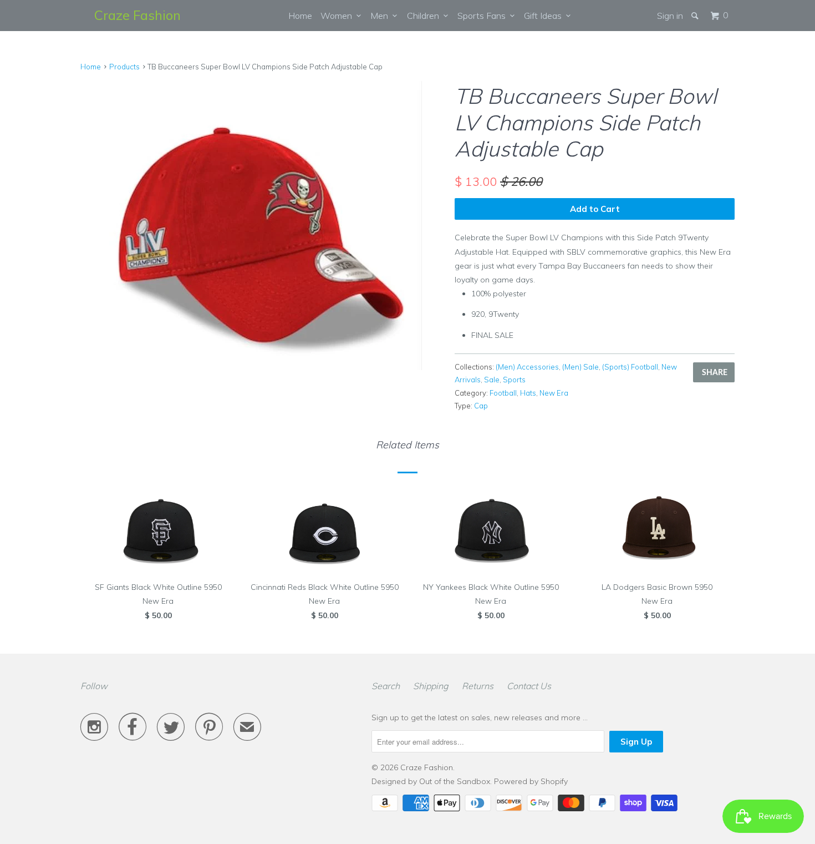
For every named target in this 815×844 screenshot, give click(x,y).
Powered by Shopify (531, 781)
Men (381, 15)
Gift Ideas (545, 15)
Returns (477, 685)
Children (425, 15)
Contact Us (529, 685)
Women (338, 15)
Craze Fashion (137, 15)
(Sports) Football (630, 366)
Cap (481, 405)
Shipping (431, 685)
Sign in (670, 15)
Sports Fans (483, 15)
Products (124, 66)
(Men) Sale (580, 366)
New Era (553, 392)
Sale (492, 379)
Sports (514, 379)
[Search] (695, 16)
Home (300, 15)
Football (503, 392)
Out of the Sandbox (454, 781)
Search (385, 685)
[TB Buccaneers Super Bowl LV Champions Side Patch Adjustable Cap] (262, 225)
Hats (528, 392)
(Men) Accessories (527, 366)
